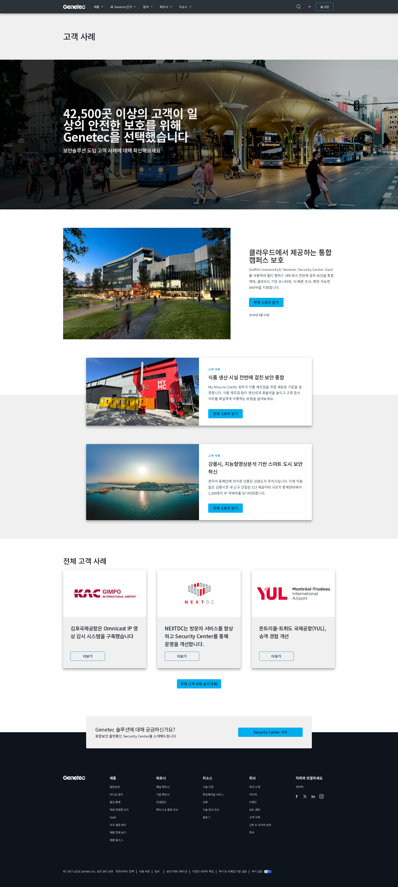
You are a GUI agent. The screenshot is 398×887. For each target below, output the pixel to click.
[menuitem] (98, 6)
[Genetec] (74, 7)
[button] (199, 284)
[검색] (299, 7)
